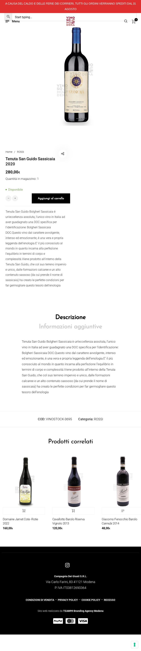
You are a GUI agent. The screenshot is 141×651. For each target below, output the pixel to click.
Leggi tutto (117, 510)
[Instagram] (67, 565)
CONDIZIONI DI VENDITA (40, 599)
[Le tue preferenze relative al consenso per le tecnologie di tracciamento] (134, 644)
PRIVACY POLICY (68, 599)
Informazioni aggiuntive (70, 327)
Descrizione (70, 317)
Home (9, 151)
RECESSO (109, 599)
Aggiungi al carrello (68, 510)
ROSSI (20, 151)
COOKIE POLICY (91, 599)
